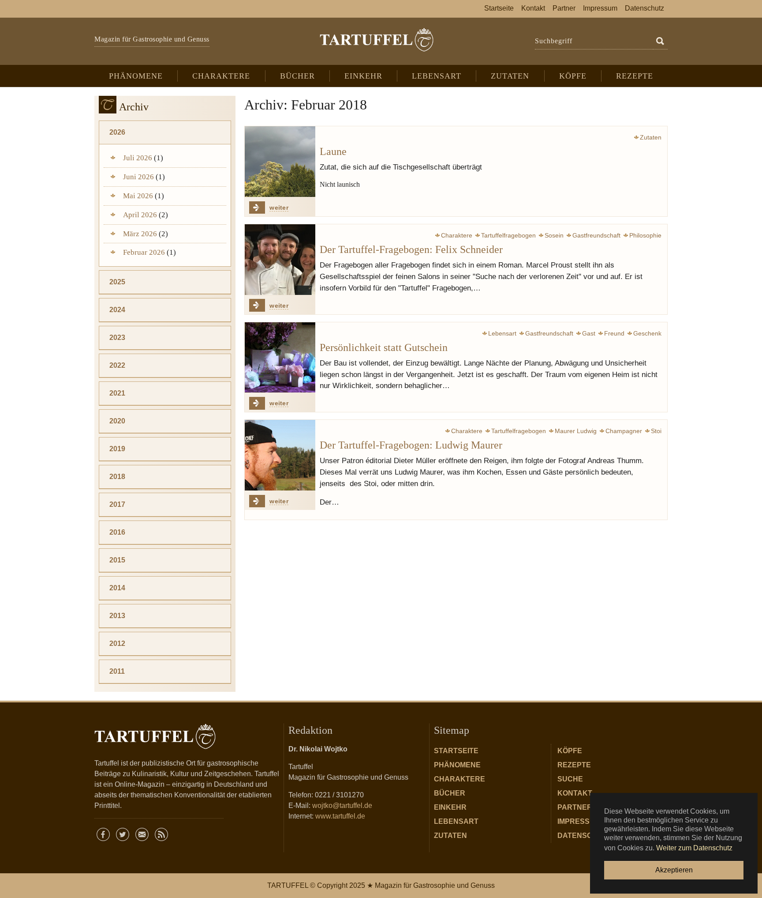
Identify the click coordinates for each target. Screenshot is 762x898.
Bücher (449, 793)
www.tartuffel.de (340, 816)
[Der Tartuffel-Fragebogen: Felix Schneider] (280, 259)
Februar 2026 (144, 252)
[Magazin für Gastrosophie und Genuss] (376, 40)
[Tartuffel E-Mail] (142, 834)
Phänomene (457, 765)
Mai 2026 (138, 196)
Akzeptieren (674, 870)
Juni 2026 (138, 177)
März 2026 (140, 234)
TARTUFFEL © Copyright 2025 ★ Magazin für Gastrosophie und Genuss (381, 885)
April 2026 (140, 215)
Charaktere (459, 779)
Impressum (579, 821)
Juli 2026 (137, 158)
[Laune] (280, 161)
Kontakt (574, 793)
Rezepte (574, 765)
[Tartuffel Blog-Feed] (161, 834)
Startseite (456, 751)
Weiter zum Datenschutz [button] (694, 848)
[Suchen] (660, 41)
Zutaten (450, 835)
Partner (574, 807)
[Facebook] (103, 834)
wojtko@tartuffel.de (342, 805)
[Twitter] (122, 834)
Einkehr (450, 807)
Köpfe (569, 751)
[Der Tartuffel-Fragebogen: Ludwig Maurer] (280, 455)
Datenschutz (584, 835)
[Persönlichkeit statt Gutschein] (280, 357)
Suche (570, 779)
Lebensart (456, 821)
